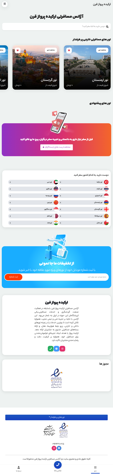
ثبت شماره (13, 277)
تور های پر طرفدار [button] (57, 417)
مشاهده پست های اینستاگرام (57, 147)
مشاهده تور (102, 50)
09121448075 (58, 444)
